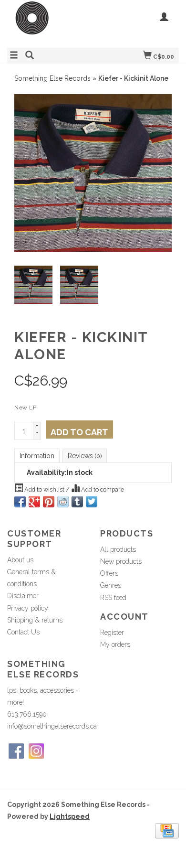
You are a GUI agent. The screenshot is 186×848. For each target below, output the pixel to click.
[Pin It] (48, 501)
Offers (109, 573)
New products (121, 561)
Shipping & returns (34, 620)
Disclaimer (23, 596)
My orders (115, 644)
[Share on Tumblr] (77, 501)
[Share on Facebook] (20, 501)
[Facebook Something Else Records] (16, 751)
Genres (110, 585)
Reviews (85, 456)
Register (112, 632)
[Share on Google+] (34, 501)
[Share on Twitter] (91, 501)
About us (20, 560)
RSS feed (113, 597)
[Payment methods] (167, 830)
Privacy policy (27, 608)
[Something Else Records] (50, 22)
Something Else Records (52, 78)
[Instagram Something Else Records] (36, 751)
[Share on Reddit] (63, 501)
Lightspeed (70, 816)
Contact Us (23, 632)
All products (118, 549)
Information (37, 456)
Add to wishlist (44, 489)
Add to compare (102, 489)
